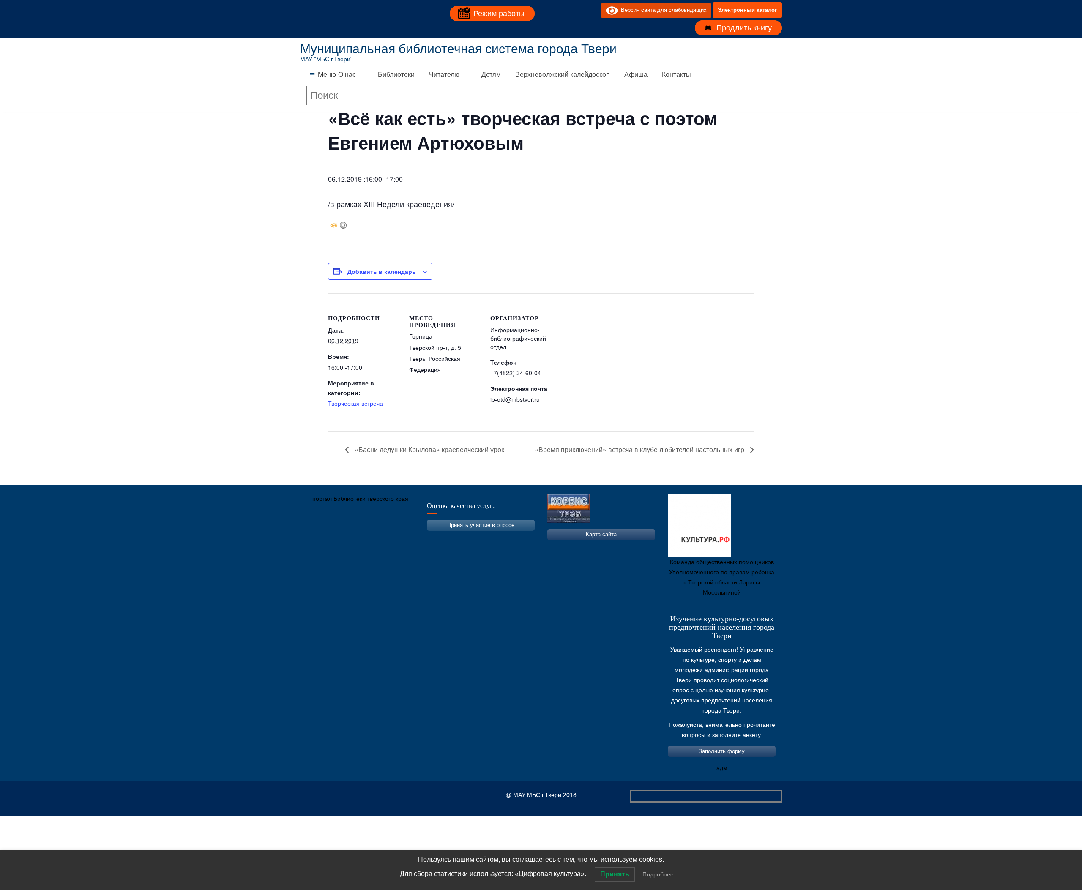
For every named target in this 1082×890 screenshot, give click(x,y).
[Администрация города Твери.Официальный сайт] (319, 538)
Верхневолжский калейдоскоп (562, 74)
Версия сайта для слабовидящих (662, 10)
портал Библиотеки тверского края (360, 498)
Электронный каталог (747, 10)
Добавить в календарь (381, 271)
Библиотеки (396, 74)
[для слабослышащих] (593, 10)
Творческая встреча (355, 403)
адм (721, 767)
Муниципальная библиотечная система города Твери (458, 49)
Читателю (444, 74)
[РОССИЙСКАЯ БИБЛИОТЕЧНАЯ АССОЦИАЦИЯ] (395, 538)
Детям (491, 74)
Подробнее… (661, 874)
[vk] (578, 10)
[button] (327, 74)
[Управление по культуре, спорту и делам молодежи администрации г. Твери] (446, 538)
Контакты (676, 74)
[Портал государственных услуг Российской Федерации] (344, 538)
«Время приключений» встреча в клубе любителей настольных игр (640, 449)
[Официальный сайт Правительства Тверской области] (420, 538)
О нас (347, 74)
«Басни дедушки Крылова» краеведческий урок (428, 449)
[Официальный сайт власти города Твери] (471, 538)
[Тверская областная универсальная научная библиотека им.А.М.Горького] (370, 538)
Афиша (636, 74)
